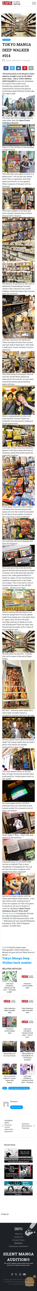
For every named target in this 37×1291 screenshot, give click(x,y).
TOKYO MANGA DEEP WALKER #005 (27, 1010)
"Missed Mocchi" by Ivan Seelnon (9, 1055)
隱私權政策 (18, 1243)
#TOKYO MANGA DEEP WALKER (19, 1088)
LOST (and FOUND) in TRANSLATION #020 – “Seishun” (27, 1079)
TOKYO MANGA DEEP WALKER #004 (9, 1010)
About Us (18, 1234)
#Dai (4, 1088)
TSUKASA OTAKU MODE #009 (10, 1031)
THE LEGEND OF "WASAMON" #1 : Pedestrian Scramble (27, 1057)
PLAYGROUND (6, 39)
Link (4, 947)
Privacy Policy (18, 1240)
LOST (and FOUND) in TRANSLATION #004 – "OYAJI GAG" (27, 1033)
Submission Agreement (18, 1246)
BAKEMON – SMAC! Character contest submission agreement (9, 1126)
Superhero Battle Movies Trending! (27, 1126)
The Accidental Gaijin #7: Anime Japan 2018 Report (9, 1079)
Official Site (7, 913)
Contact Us (18, 1237)
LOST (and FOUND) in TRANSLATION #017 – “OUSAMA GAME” (9, 988)
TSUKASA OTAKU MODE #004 (27, 986)
